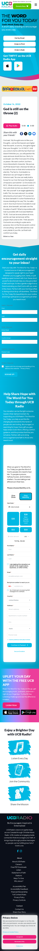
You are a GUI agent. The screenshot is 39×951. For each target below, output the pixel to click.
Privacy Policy (25, 368)
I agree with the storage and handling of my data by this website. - (20, 367)
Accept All (19, 937)
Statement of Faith (19, 873)
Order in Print (19, 44)
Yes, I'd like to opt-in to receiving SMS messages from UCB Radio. (20, 590)
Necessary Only (19, 941)
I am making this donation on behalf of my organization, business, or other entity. (20, 565)
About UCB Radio (18, 861)
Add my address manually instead (19, 640)
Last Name (10, 555)
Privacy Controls (19, 900)
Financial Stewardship (19, 892)
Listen (18, 870)
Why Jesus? (18, 881)
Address (10, 605)
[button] (10, 586)
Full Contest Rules (19, 894)
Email (9, 572)
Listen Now (11, 705)
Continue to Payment (18, 645)
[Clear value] (29, 507)
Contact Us (19, 909)
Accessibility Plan (19, 886)
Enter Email (5, 330)
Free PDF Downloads (19, 867)
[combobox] (19, 609)
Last (3, 316)
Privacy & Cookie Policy (10, 932)
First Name (10, 545)
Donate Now (21, 6)
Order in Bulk (19, 50)
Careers (18, 864)
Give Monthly (25, 496)
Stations (18, 875)
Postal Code (6, 352)
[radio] (13, 519)
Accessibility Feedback (19, 889)
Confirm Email (6, 338)
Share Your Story (19, 912)
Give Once (13, 496)
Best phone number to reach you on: (18, 582)
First (3, 308)
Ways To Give (19, 878)
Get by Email (19, 38)
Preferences (19, 946)
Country (10, 596)
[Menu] (36, 4)
